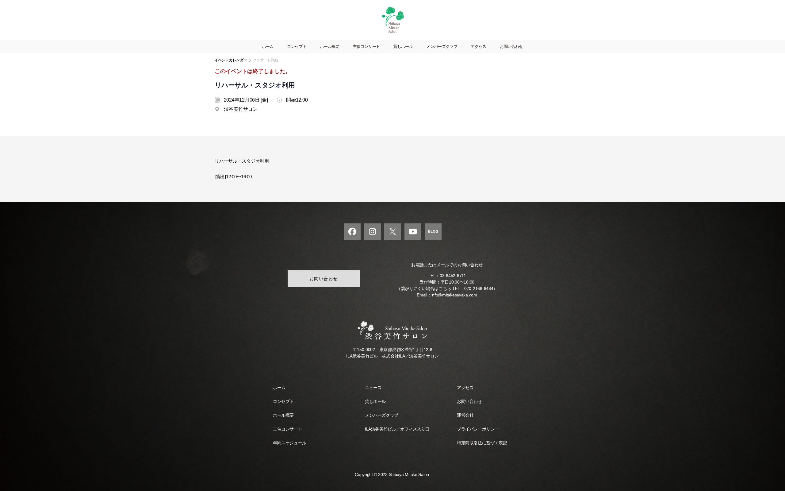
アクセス (478, 46)
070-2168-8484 (478, 288)
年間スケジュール (289, 442)
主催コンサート (366, 46)
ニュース (373, 387)
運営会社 (465, 415)
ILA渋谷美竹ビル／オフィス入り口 (397, 429)
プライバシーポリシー (478, 429)
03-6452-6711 (453, 275)
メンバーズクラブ (441, 46)
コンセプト (296, 46)
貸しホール (403, 46)
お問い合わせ (511, 46)
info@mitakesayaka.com (454, 294)
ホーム (268, 46)
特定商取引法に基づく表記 (482, 442)
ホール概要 (329, 46)
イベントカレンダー (231, 60)
